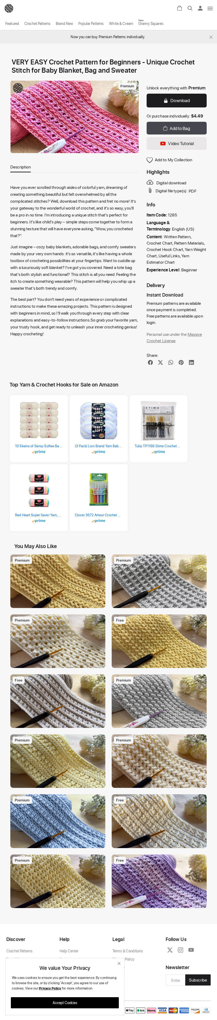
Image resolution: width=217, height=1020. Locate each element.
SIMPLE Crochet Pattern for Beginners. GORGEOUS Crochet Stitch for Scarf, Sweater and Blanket (160, 782)
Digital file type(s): (172, 191)
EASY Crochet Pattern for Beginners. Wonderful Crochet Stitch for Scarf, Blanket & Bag (160, 662)
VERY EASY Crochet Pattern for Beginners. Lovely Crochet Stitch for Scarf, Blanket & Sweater (160, 902)
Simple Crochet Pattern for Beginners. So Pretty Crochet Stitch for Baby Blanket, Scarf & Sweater (59, 662)
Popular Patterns (91, 23)
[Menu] (210, 8)
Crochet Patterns (37, 23)
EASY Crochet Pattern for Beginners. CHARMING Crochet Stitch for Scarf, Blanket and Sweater (59, 602)
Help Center (69, 950)
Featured (12, 23)
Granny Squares (151, 23)
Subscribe (198, 980)
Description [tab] (20, 167)
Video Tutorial (181, 143)
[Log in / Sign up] (201, 8)
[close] (119, 963)
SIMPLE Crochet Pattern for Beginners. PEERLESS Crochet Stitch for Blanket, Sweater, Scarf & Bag (59, 782)
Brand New (64, 23)
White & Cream (121, 23)
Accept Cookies (65, 1002)
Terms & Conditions (127, 950)
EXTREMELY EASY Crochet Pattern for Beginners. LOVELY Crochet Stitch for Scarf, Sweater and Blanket (160, 722)
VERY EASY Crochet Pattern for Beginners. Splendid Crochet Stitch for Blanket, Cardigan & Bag (59, 842)
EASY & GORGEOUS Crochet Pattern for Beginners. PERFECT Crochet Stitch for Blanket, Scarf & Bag (59, 902)
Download (180, 100)
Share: (153, 355)
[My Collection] (99, 561)
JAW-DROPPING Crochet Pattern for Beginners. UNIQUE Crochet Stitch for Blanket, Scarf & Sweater (160, 842)
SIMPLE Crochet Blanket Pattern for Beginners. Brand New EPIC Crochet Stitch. (160, 602)
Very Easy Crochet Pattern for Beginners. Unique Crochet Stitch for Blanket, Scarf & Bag (59, 722)
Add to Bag (180, 128)
